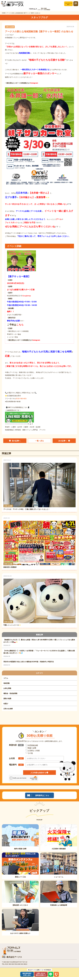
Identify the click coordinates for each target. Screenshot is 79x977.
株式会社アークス (14, 957)
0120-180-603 (21, 398)
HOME (3, 13)
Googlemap (26, 296)
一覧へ (39, 441)
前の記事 (16, 441)
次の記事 (62, 441)
